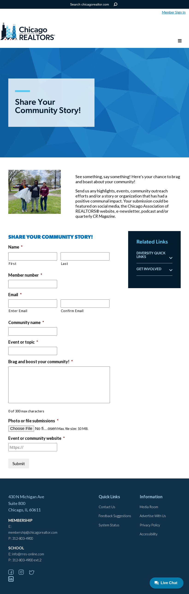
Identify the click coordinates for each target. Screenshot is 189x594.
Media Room (149, 507)
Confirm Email (72, 311)
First (12, 264)
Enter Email (18, 311)
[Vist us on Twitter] (34, 573)
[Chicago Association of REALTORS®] (27, 32)
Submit (18, 463)
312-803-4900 (22, 538)
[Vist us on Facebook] (13, 573)
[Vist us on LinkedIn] (13, 580)
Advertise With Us (153, 516)
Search (116, 4)
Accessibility (148, 534)
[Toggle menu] (180, 41)
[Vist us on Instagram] (23, 573)
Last (64, 264)
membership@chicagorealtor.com (32, 532)
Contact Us (107, 507)
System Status (109, 525)
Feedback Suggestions (115, 516)
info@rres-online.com (28, 554)
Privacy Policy (150, 525)
